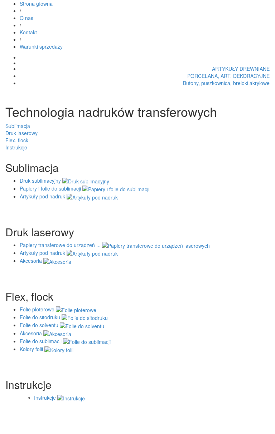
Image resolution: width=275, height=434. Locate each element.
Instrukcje (16, 147)
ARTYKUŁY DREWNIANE (241, 68)
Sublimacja (17, 125)
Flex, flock (16, 140)
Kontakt (28, 32)
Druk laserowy (21, 133)
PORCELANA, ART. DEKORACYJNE (228, 75)
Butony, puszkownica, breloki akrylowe (226, 83)
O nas (26, 17)
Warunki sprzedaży (41, 46)
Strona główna (36, 3)
